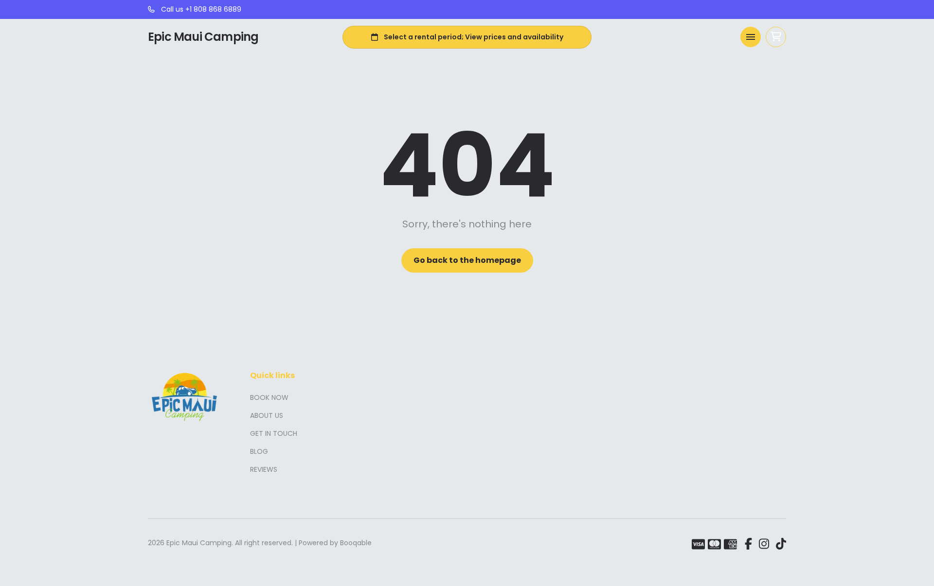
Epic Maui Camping (203, 37)
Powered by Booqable (335, 543)
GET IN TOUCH (273, 433)
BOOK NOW (269, 397)
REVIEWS (263, 469)
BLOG (259, 451)
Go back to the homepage (467, 260)
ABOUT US (266, 415)
